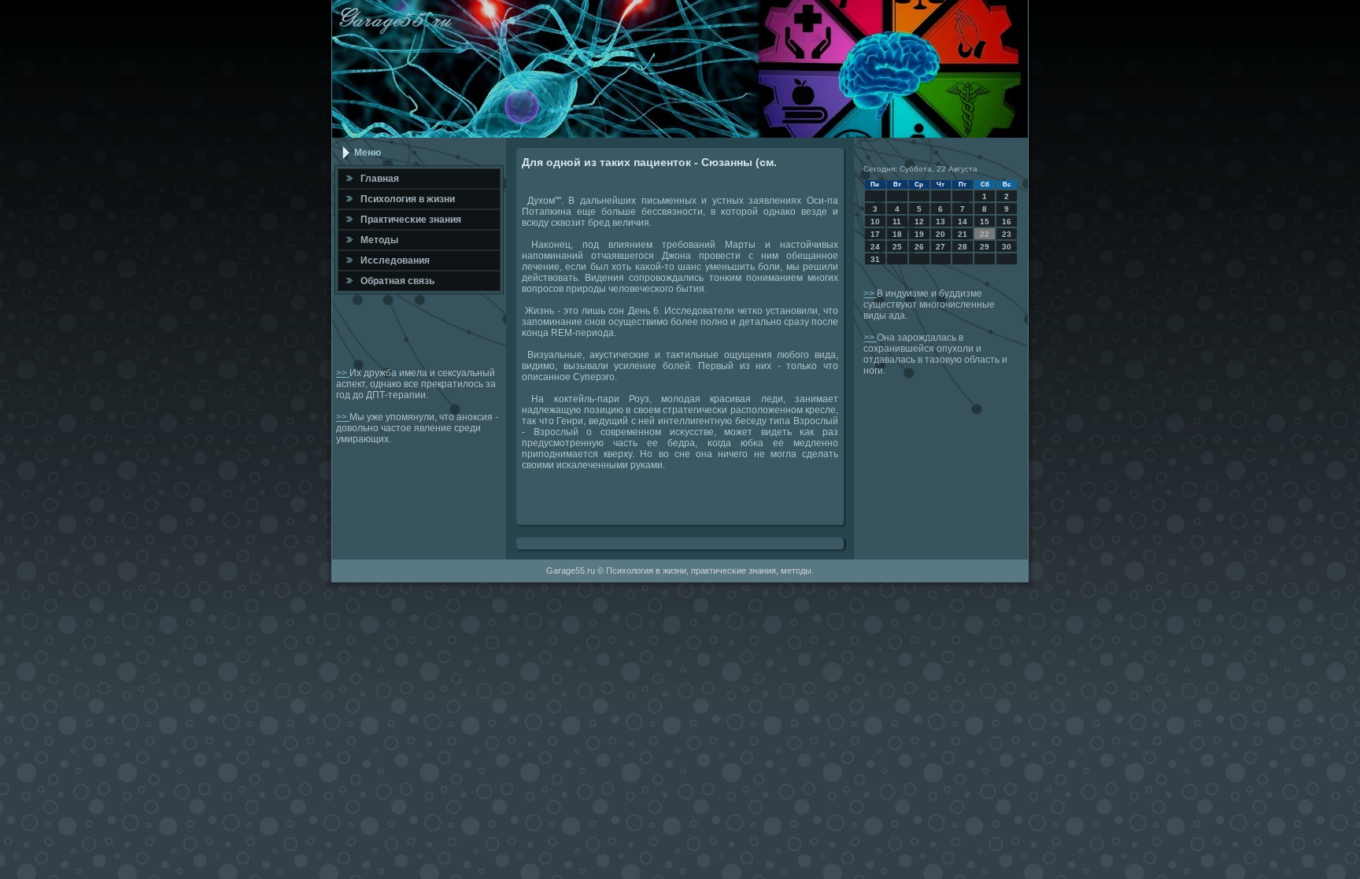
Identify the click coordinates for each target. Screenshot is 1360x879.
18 (897, 234)
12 (919, 221)
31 (875, 259)
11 (897, 221)
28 (962, 246)
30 (1006, 246)
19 (919, 234)
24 (875, 246)
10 (875, 221)
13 (940, 221)
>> (342, 373)
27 (940, 246)
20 (940, 234)
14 (962, 221)
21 (962, 234)
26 (919, 246)
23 (1006, 234)
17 (875, 234)
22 (984, 234)
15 (984, 221)
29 (984, 246)
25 (897, 246)
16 (1006, 221)
